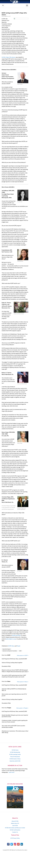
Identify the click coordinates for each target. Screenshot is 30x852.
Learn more (11, 772)
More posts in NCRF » (22, 655)
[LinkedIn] (21, 844)
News (13, 646)
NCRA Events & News (15, 758)
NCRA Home (15, 750)
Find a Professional (15, 756)
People (18, 646)
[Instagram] (15, 844)
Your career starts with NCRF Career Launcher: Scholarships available (13, 726)
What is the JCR (15, 823)
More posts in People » (22, 708)
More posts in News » (22, 682)
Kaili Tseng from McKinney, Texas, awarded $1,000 (14, 658)
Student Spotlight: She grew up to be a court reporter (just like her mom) (15, 715)
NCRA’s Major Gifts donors (8, 57)
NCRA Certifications (15, 830)
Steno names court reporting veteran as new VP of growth (14, 694)
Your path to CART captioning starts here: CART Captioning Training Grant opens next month (14, 676)
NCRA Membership (15, 752)
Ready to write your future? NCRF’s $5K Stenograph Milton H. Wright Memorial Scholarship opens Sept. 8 (15, 670)
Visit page (15, 1)
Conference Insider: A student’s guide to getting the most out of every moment (14, 721)
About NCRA (15, 821)
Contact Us (15, 832)
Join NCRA (15, 825)
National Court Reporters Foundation (10, 650)
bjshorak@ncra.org (10, 639)
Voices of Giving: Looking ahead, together (12, 662)
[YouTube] (18, 844)
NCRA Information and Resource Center (15, 827)
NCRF (9, 646)
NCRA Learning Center (15, 754)
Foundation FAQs (6, 666)
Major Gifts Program (6, 649)
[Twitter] (11, 844)
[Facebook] (8, 844)
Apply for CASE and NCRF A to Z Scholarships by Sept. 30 (14, 689)
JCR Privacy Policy (15, 838)
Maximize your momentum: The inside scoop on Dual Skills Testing (15, 731)
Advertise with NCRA (15, 761)
